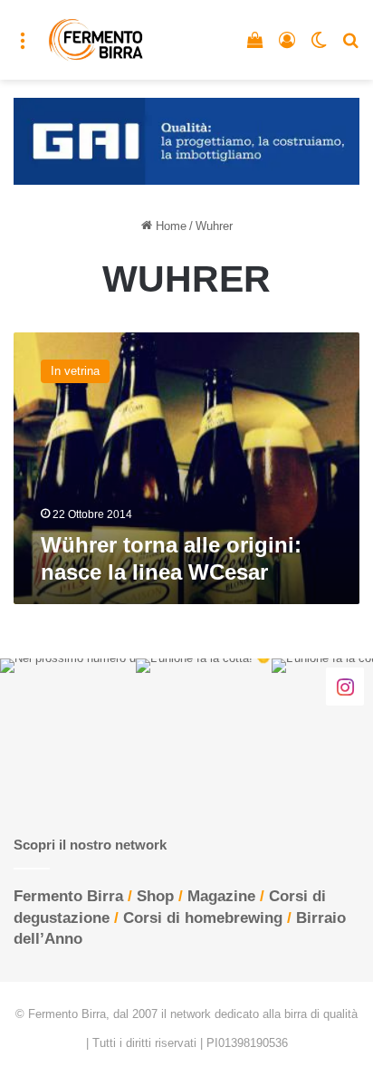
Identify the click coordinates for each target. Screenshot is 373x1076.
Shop (155, 896)
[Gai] (186, 140)
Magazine (221, 896)
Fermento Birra (68, 896)
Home (169, 226)
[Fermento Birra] (96, 40)
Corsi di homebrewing (202, 918)
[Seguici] (345, 686)
